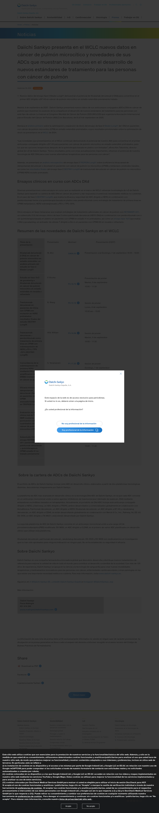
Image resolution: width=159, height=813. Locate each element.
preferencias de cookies (30, 788)
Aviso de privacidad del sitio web (75, 799)
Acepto (68, 806)
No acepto (91, 806)
